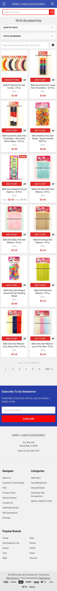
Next (48, 369)
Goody (5, 537)
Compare (25, 80)
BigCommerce (12, 578)
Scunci (5, 548)
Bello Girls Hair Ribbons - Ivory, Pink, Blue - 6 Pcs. (43, 345)
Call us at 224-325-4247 (28, 450)
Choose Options (12, 80)
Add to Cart (40, 80)
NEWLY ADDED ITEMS (41, 501)
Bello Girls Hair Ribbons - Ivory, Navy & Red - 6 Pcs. (14, 345)
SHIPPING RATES (10, 507)
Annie (32, 553)
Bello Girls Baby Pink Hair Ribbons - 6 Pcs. (14, 241)
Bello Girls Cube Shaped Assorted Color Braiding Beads (14, 293)
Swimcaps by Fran (10, 542)
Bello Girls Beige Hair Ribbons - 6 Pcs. (42, 241)
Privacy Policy (8, 492)
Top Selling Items (39, 482)
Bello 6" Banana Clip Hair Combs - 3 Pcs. (14, 86)
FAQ (4, 487)
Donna (33, 542)
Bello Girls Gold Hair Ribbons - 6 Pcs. (43, 291)
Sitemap (6, 517)
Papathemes (44, 578)
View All (33, 558)
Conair (33, 548)
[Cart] (53, 4)
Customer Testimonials (13, 482)
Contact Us (7, 502)
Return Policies (9, 497)
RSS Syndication (10, 512)
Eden (32, 537)
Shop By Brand (37, 487)
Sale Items (36, 477)
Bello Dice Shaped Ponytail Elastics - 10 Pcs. (14, 190)
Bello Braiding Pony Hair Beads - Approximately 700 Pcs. (43, 138)
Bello (4, 558)
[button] (53, 45)
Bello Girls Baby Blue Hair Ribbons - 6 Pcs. (43, 190)
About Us (6, 477)
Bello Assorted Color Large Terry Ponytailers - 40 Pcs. (43, 86)
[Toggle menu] (4, 4)
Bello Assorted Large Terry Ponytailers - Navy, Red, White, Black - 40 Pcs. (14, 138)
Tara (4, 553)
